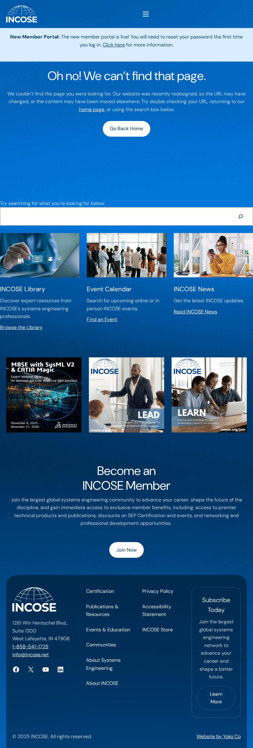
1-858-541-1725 (30, 646)
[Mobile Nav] (146, 14)
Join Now (126, 550)
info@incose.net (30, 654)
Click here (114, 45)
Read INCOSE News (195, 311)
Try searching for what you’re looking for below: (52, 203)
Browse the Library (21, 327)
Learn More (216, 698)
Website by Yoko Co (219, 736)
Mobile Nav (146, 14)
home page (91, 109)
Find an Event (102, 319)
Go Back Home (126, 128)
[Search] (240, 216)
